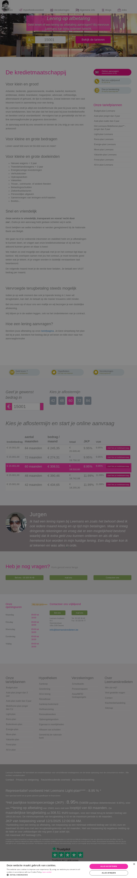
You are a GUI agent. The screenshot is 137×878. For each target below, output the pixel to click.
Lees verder (47, 872)
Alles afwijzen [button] (109, 873)
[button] (46, 874)
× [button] (134, 864)
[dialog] (68, 439)
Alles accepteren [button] (108, 866)
